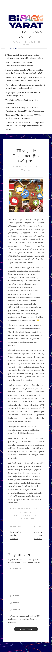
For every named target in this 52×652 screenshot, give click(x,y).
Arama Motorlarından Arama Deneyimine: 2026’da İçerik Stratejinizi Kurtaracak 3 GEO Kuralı (25, 125)
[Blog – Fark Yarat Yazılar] (25, 21)
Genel (27, 170)
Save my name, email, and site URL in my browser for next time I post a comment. (25, 619)
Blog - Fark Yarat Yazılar (26, 35)
